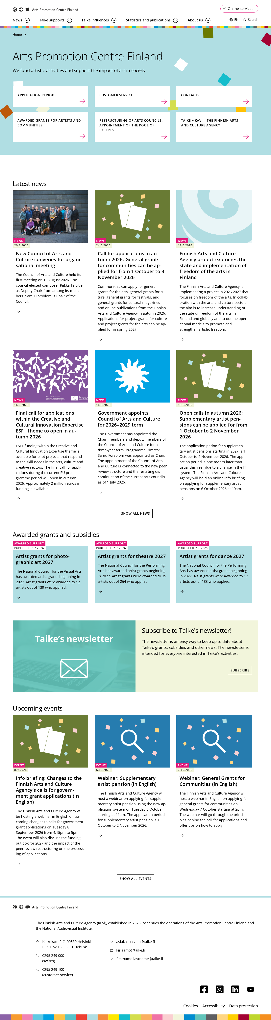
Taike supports (51, 20)
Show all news (135, 513)
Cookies (190, 1005)
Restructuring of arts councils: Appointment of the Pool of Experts (131, 125)
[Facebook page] (204, 992)
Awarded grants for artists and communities (49, 122)
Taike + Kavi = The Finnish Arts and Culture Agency (209, 122)
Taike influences (95, 20)
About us (195, 20)
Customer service (116, 95)
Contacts (190, 95)
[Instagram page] (219, 992)
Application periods (37, 95)
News (17, 20)
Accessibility (213, 1005)
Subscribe (240, 670)
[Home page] (45, 10)
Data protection (243, 1005)
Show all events (135, 878)
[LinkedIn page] (235, 992)
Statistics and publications (148, 20)
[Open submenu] (27, 20)
